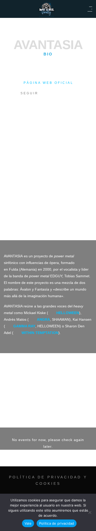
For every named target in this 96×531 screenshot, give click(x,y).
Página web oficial (48, 83)
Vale (28, 523)
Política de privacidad (56, 523)
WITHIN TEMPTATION (40, 333)
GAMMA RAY (24, 326)
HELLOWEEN (67, 313)
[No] (89, 512)
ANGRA (43, 319)
